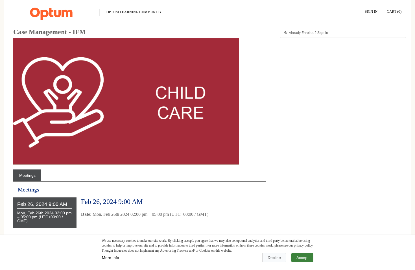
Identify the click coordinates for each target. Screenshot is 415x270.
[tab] (27, 175)
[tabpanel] (139, 211)
